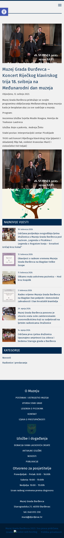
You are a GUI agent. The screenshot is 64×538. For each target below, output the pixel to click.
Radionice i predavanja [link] (14, 362)
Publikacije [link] (32, 461)
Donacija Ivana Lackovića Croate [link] (32, 445)
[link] (4, 12)
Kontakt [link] (32, 414)
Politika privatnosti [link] (51, 532)
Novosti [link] (6, 357)
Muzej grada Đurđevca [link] (12, 5)
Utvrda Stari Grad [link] (32, 403)
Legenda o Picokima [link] (32, 408)
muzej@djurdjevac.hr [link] (32, 517)
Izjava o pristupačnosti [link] (32, 419)
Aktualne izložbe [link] (32, 450)
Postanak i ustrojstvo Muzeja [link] (32, 397)
